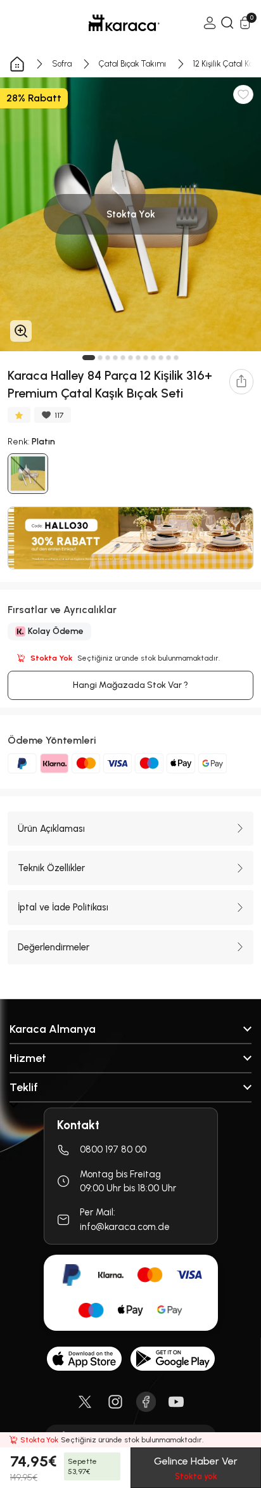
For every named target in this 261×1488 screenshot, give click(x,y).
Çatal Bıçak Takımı (132, 63)
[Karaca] (106, 23)
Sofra (62, 63)
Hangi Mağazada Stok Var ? (130, 685)
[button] (88, 357)
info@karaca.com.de (125, 1226)
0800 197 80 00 (113, 1149)
